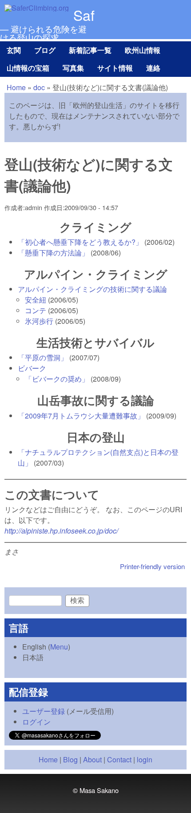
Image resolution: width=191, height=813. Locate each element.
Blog (70, 759)
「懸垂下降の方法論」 (53, 252)
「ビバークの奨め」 (57, 379)
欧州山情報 (142, 50)
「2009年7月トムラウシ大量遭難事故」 (81, 415)
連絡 (153, 68)
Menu (59, 647)
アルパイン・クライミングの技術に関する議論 (92, 289)
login (144, 759)
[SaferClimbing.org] (36, 8)
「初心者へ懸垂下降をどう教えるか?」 (80, 242)
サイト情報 (115, 68)
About (92, 759)
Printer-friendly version (152, 566)
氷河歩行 (39, 321)
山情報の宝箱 (28, 68)
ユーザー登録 (43, 711)
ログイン (36, 722)
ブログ (45, 50)
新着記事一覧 (90, 50)
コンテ (35, 310)
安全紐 (35, 300)
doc (39, 87)
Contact (119, 759)
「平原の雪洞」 (43, 357)
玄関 (14, 50)
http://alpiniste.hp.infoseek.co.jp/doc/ (61, 531)
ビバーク (32, 368)
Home (16, 87)
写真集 (73, 68)
